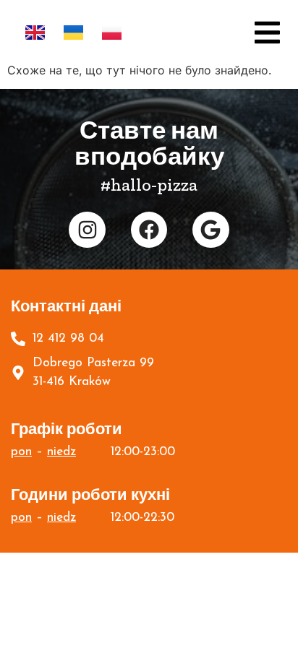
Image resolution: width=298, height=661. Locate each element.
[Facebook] (149, 230)
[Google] (210, 230)
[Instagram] (87, 230)
